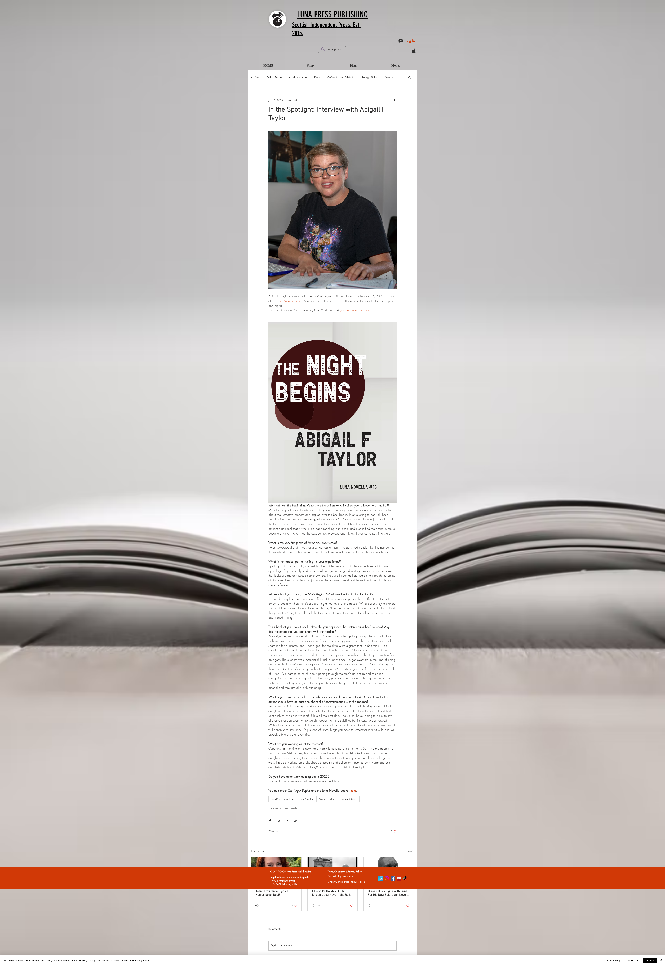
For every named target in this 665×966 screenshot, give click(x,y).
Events (317, 77)
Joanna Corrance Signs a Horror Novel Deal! (271, 893)
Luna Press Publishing (282, 799)
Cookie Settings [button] (612, 960)
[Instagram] (386, 878)
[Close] (661, 960)
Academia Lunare (298, 77)
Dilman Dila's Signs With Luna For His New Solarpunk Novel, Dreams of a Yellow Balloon (387, 893)
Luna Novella (306, 799)
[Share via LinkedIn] (287, 820)
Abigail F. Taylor (326, 799)
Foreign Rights (369, 77)
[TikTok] (405, 878)
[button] (414, 50)
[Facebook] (393, 878)
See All (410, 850)
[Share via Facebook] (270, 820)
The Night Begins (348, 799)
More (387, 77)
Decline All (632, 960)
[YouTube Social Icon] (399, 878)
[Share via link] (295, 820)
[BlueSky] (380, 878)
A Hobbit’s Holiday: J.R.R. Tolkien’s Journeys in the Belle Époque (332, 893)
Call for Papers (274, 77)
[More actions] (394, 100)
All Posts (255, 77)
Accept (650, 960)
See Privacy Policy (139, 960)
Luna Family (275, 808)
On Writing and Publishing (341, 77)
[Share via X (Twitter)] (278, 820)
